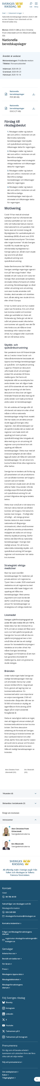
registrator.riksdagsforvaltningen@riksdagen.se (21, 940)
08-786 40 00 (11, 897)
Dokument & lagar (15, 13)
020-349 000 (11, 912)
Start (4, 13)
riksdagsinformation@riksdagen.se (20, 916)
